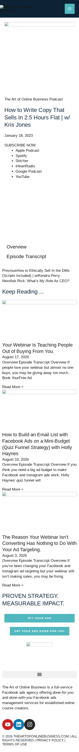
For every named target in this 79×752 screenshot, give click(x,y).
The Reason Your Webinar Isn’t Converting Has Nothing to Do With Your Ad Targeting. (39, 543)
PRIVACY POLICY (50, 740)
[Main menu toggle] (70, 9)
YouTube (22, 177)
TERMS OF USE (14, 744)
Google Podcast (29, 171)
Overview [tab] (17, 247)
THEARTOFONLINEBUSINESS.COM (41, 736)
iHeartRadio (25, 166)
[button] (39, 674)
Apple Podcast (27, 150)
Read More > (12, 387)
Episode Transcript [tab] (26, 256)
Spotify (21, 156)
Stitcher (22, 161)
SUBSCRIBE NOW (20, 145)
